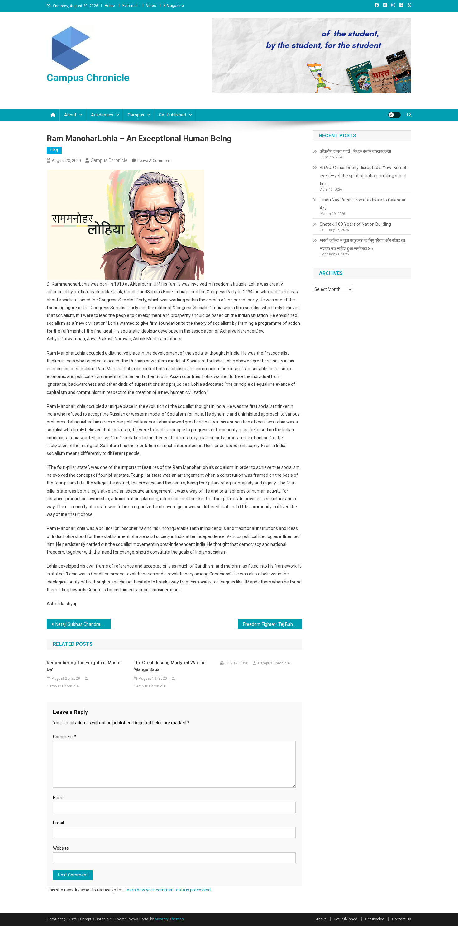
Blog (54, 150)
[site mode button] (394, 115)
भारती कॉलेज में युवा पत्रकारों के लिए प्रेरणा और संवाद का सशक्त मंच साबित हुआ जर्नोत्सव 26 (362, 244)
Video (151, 5)
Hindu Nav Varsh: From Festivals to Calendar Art (363, 203)
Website (61, 848)
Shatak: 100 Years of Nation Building (355, 224)
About (70, 114)
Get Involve (374, 919)
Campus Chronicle (88, 77)
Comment (64, 736)
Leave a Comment (153, 160)
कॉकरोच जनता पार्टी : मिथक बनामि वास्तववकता (355, 151)
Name (59, 797)
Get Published (172, 114)
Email (58, 822)
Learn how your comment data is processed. (168, 889)
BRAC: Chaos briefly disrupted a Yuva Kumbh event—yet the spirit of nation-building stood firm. (364, 175)
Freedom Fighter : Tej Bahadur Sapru (272, 624)
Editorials (130, 5)
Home (110, 5)
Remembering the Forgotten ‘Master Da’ (84, 666)
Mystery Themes (169, 919)
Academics (102, 114)
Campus (136, 114)
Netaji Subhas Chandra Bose (83, 624)
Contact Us (401, 919)
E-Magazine (174, 5)
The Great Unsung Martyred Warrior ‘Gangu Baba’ (170, 666)
